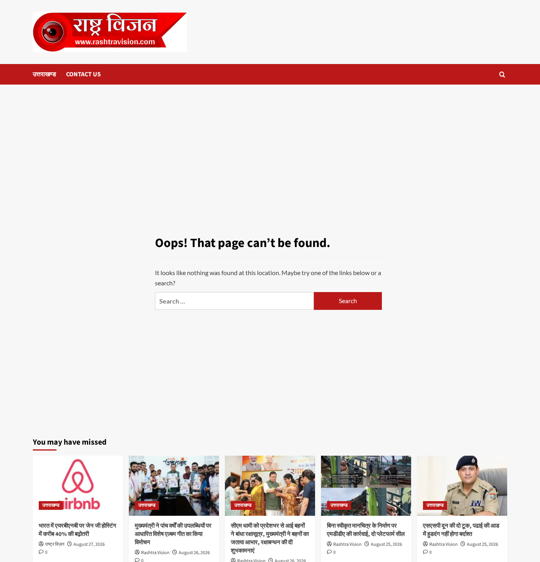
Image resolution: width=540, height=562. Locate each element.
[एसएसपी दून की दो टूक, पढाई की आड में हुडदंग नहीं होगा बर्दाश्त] (462, 486)
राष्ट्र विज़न (54, 544)
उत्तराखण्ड (44, 74)
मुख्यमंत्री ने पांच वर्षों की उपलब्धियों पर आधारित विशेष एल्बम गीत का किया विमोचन (173, 534)
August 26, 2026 (194, 552)
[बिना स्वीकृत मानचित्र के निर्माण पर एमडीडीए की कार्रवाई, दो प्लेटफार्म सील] (366, 486)
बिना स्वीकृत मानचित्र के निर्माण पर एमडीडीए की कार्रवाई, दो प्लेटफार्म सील (366, 530)
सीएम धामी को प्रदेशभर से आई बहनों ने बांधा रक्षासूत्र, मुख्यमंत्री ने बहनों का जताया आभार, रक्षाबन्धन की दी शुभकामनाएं (270, 538)
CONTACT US (83, 74)
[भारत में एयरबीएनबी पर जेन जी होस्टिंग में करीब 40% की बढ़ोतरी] (78, 486)
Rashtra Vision (155, 552)
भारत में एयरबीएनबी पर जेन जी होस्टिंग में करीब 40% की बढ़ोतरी (77, 530)
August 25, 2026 (386, 544)
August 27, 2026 (89, 544)
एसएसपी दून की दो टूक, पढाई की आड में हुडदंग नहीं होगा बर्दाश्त (461, 530)
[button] (502, 74)
